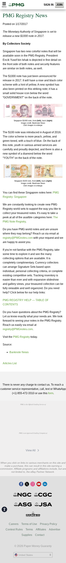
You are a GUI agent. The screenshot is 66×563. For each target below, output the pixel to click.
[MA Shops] (26, 440)
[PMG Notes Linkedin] (44, 484)
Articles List (10, 363)
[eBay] (41, 440)
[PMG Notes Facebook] (21, 484)
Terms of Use (29, 524)
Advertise (54, 529)
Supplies (26, 534)
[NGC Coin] (22, 494)
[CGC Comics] (43, 494)
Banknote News (19, 352)
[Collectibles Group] (33, 514)
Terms (29, 529)
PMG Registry (21, 336)
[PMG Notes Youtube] (38, 484)
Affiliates (41, 529)
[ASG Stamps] (23, 504)
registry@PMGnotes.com (18, 237)
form (50, 393)
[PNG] (41, 412)
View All (31, 450)
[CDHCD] (33, 420)
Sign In (49, 4)
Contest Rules (14, 529)
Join (59, 4)
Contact (39, 534)
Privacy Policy (48, 524)
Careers (13, 524)
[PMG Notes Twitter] (27, 484)
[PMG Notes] (17, 4)
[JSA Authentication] (43, 504)
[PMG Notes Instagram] (32, 484)
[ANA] (24, 412)
